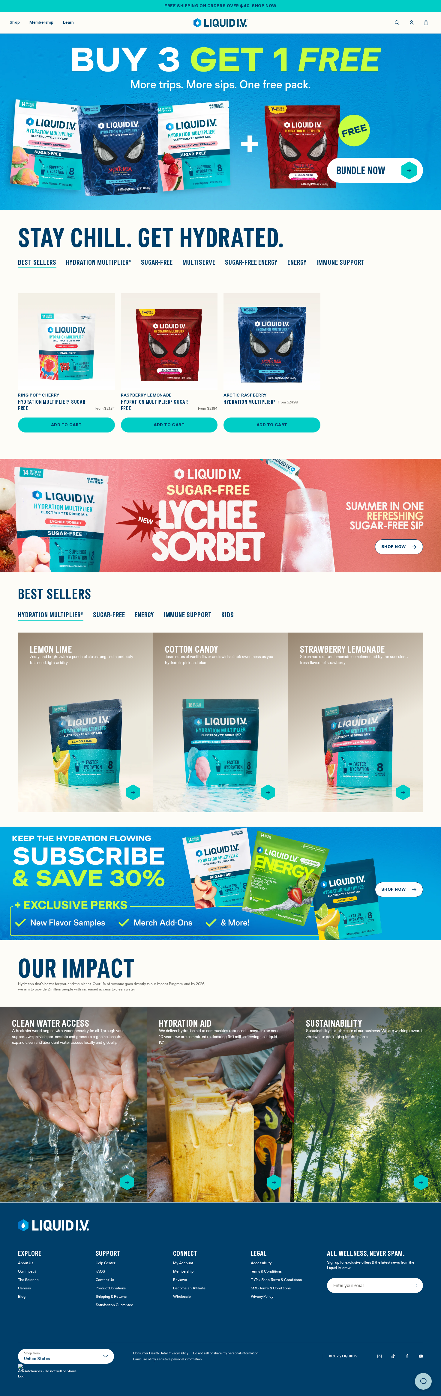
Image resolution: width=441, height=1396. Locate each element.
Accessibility (261, 1263)
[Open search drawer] (397, 22)
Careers (24, 1288)
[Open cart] (426, 22)
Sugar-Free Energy (251, 262)
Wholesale (182, 1297)
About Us (25, 1263)
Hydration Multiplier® (98, 262)
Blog (22, 1297)
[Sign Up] (416, 1285)
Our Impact (27, 1272)
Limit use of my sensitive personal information (167, 1359)
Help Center (106, 1263)
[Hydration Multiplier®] (272, 341)
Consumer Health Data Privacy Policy (160, 1353)
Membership (183, 1272)
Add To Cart (66, 424)
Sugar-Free (157, 262)
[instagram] (379, 1356)
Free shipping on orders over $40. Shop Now (220, 5)
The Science (28, 1280)
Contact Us (105, 1280)
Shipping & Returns (111, 1297)
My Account (183, 1263)
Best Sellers (37, 262)
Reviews (180, 1280)
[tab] (50, 616)
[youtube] (421, 1356)
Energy (297, 262)
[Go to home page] (54, 1225)
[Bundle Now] (409, 170)
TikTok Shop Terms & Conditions (276, 1280)
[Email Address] (375, 1286)
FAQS (100, 1272)
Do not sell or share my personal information (225, 1353)
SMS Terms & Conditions (271, 1288)
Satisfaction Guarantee (114, 1305)
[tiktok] (393, 1356)
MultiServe (198, 262)
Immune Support (340, 262)
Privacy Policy (262, 1297)
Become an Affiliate (189, 1288)
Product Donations (111, 1288)
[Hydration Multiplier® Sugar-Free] (66, 341)
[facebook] (407, 1356)
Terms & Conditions (266, 1272)
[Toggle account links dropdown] (411, 22)
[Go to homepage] (221, 22)
